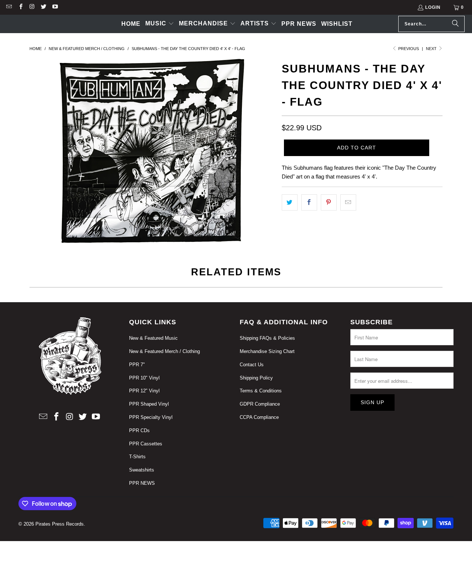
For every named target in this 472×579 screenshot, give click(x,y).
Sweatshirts (141, 470)
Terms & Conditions (261, 390)
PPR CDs (139, 430)
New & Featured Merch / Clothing (164, 351)
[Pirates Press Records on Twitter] (43, 7)
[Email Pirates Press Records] (9, 7)
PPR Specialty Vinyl (151, 417)
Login (433, 7)
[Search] (455, 24)
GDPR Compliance (260, 404)
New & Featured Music (153, 338)
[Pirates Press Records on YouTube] (55, 7)
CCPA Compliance (259, 417)
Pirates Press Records (59, 524)
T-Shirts (137, 456)
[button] (159, 24)
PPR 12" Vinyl (144, 390)
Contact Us (252, 364)
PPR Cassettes (145, 443)
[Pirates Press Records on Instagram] (32, 7)
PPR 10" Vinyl (144, 378)
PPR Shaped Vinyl (149, 404)
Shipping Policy (256, 378)
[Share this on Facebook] (309, 202)
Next (432, 48)
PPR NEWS (142, 483)
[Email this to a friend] (348, 202)
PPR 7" (137, 364)
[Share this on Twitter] (290, 202)
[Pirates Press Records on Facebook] (20, 7)
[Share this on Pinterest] (329, 202)
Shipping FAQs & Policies (267, 338)
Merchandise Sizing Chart (267, 351)
